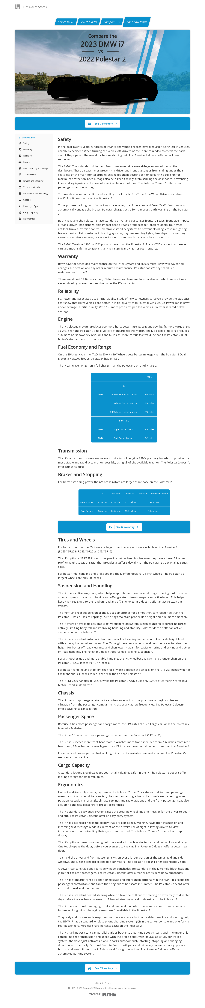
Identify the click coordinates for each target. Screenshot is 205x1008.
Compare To (111, 22)
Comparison (29, 137)
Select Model (88, 22)
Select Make (66, 22)
